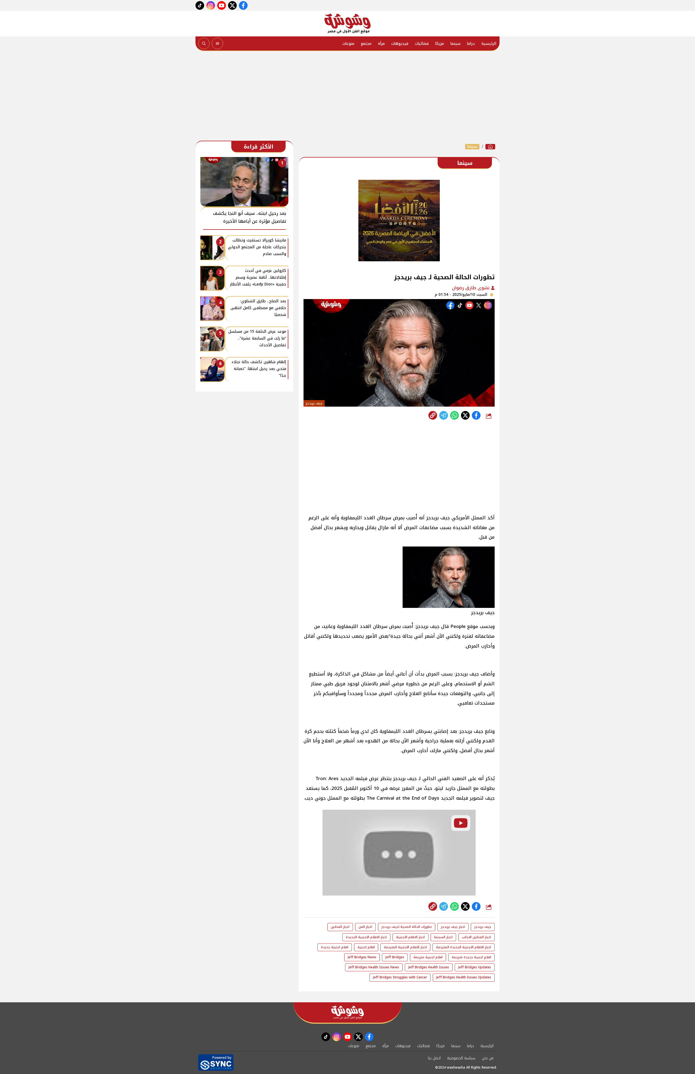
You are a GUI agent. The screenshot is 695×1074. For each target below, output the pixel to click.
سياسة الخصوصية (461, 1058)
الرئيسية (488, 43)
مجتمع (366, 43)
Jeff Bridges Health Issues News (374, 967)
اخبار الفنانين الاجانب (476, 937)
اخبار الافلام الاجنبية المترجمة (405, 947)
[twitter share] (465, 415)
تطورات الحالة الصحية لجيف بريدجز (406, 927)
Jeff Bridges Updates (474, 967)
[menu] (217, 43)
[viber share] (443, 415)
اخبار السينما (443, 937)
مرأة (381, 43)
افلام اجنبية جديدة (334, 947)
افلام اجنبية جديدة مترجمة (471, 957)
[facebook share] (476, 415)
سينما (455, 43)
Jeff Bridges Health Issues (428, 967)
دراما (471, 43)
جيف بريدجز (482, 927)
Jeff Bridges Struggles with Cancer (400, 977)
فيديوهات (399, 43)
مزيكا (439, 43)
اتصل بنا (434, 1058)
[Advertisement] (347, 97)
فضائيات (422, 43)
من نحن (488, 1058)
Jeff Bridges (395, 957)
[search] (204, 43)
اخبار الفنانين (340, 927)
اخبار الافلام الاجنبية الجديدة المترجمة (463, 947)
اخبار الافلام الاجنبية (410, 937)
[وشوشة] (347, 24)
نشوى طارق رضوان (471, 288)
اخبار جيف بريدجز (453, 927)
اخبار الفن (365, 927)
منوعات (348, 43)
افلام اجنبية (366, 947)
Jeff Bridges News (362, 957)
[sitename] (347, 1012)
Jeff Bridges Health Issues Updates (463, 977)
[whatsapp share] (454, 415)
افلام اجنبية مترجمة (428, 957)
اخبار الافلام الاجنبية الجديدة (366, 937)
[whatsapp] (432, 415)
